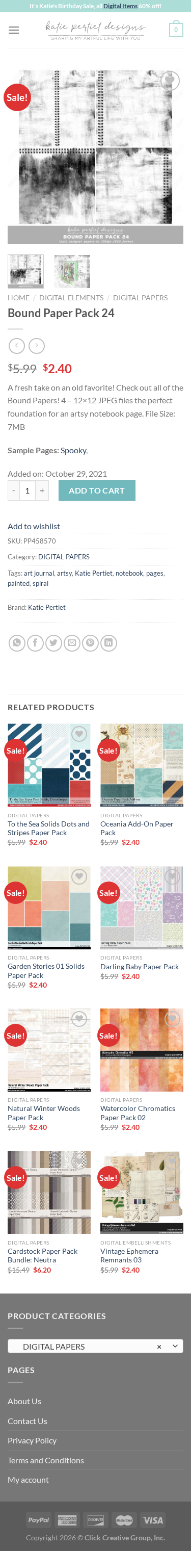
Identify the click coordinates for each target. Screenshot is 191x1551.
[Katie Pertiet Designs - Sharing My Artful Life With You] (96, 30)
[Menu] (14, 29)
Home (19, 298)
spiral (40, 583)
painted (19, 583)
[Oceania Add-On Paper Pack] (141, 765)
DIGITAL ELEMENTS (71, 298)
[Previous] (24, 156)
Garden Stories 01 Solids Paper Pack (46, 970)
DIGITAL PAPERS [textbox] (89, 1346)
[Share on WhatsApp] (17, 643)
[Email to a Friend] (72, 643)
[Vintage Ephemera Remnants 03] (141, 1192)
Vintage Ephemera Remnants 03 (129, 1255)
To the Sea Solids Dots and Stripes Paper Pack (49, 828)
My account (28, 1479)
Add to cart (97, 490)
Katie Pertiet (94, 573)
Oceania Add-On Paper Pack (137, 828)
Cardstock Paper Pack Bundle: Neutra (42, 1255)
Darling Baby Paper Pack (139, 967)
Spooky (73, 450)
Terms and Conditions (46, 1460)
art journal (39, 573)
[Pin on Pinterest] (90, 643)
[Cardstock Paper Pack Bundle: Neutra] (49, 1192)
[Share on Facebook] (35, 643)
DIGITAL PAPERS (140, 298)
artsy (64, 573)
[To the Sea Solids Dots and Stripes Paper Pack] (49, 765)
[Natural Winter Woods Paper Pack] (49, 1050)
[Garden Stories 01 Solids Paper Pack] (49, 907)
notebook (129, 573)
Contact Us (27, 1421)
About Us (24, 1401)
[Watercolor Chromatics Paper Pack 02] (141, 1050)
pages (154, 573)
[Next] (167, 156)
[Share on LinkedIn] (108, 643)
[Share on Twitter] (53, 643)
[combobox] (95, 1346)
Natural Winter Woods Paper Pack (44, 1113)
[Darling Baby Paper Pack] (141, 907)
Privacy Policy (32, 1440)
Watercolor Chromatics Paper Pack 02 (137, 1113)
